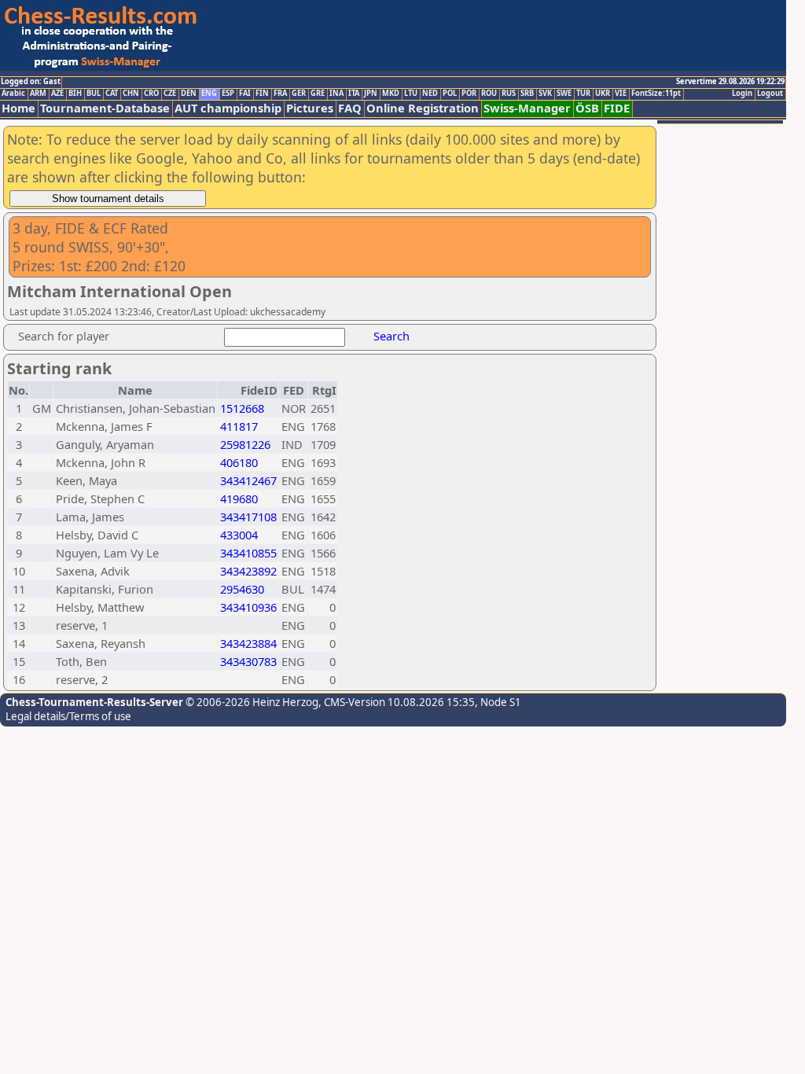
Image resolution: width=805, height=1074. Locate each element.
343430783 (248, 661)
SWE (564, 93)
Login (742, 93)
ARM (38, 93)
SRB (527, 93)
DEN (189, 93)
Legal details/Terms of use (68, 716)
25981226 (245, 444)
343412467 (248, 480)
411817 (239, 426)
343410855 (248, 553)
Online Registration (422, 108)
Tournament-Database (105, 108)
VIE (621, 93)
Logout (770, 93)
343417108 (248, 516)
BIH (75, 93)
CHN (131, 93)
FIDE (617, 108)
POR (468, 93)
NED (430, 93)
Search (391, 336)
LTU (410, 93)
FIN (262, 93)
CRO (151, 93)
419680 (239, 498)
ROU (489, 93)
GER (299, 93)
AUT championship (228, 108)
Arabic (13, 93)
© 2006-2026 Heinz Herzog (250, 702)
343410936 (248, 607)
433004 (239, 535)
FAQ (350, 108)
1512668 (242, 408)
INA (336, 93)
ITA (353, 93)
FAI (245, 93)
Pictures (309, 108)
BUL (93, 93)
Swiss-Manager (527, 108)
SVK (545, 93)
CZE (170, 93)
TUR (583, 93)
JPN (370, 93)
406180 (239, 462)
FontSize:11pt (656, 93)
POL (450, 93)
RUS (509, 93)
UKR (602, 93)
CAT (111, 93)
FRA (280, 93)
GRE (318, 93)
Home (18, 108)
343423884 (248, 643)
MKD (390, 93)
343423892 (248, 571)
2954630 (242, 589)
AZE (57, 93)
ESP (228, 93)
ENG (209, 93)
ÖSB (587, 108)
